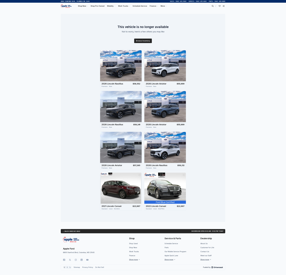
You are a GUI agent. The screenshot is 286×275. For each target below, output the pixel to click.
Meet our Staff (206, 255)
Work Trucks (134, 251)
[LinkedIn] (81, 260)
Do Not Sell (99, 267)
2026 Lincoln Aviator (156, 84)
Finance (132, 255)
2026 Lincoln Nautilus (112, 84)
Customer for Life (207, 247)
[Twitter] (70, 260)
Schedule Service (171, 243)
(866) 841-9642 (180, 1)
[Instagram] (76, 260)
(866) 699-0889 (219, 1)
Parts (167, 247)
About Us (204, 243)
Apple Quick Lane (171, 255)
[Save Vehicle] (139, 52)
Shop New (133, 247)
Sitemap (77, 267)
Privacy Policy (87, 267)
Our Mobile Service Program (175, 251)
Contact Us (204, 251)
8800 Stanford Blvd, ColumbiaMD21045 (75, 1)
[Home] (66, 6)
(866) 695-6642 (201, 1)
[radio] (64, 267)
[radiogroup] (67, 267)
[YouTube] (87, 260)
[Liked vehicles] (219, 6)
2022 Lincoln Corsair (156, 206)
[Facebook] (64, 260)
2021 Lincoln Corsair (112, 206)
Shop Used (133, 243)
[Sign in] (223, 6)
